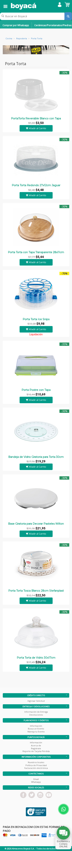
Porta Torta (36, 38)
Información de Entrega (36, 711)
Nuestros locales (36, 762)
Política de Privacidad (36, 765)
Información (36, 725)
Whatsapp (36, 781)
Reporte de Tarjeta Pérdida (36, 751)
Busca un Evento (36, 728)
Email (36, 779)
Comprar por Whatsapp (16, 25)
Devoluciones (36, 714)
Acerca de (36, 745)
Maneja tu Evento (36, 731)
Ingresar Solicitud (36, 700)
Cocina (9, 38)
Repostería (21, 38)
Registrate (36, 748)
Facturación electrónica (36, 768)
